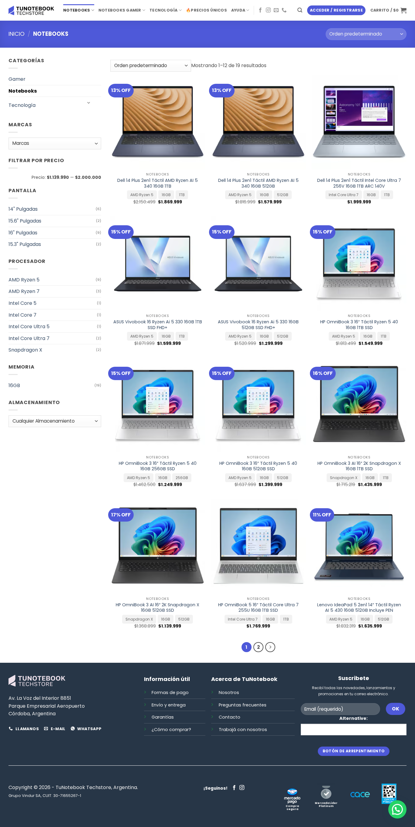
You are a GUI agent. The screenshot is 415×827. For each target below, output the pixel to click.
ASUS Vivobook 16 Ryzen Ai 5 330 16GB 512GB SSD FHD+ (258, 324)
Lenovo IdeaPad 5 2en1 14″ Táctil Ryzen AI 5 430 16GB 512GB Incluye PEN (359, 607)
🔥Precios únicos (206, 10)
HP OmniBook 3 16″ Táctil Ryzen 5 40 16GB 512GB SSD (258, 466)
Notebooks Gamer (119, 10)
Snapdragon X (25, 349)
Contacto (229, 717)
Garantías (163, 717)
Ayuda (238, 10)
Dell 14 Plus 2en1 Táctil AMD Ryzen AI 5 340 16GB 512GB (258, 183)
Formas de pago (170, 692)
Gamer (17, 79)
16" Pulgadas (23, 232)
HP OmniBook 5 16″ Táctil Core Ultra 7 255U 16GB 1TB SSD (258, 607)
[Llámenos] (284, 10)
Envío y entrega (169, 705)
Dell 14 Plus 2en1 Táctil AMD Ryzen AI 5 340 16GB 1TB (157, 183)
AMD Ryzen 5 (24, 279)
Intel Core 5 (22, 303)
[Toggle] (89, 103)
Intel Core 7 (22, 314)
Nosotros (229, 692)
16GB (14, 385)
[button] (299, 10)
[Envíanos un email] (276, 10)
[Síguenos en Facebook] (260, 10)
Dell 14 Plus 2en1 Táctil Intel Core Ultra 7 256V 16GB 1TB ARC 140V (359, 183)
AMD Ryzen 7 (24, 291)
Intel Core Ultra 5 (29, 326)
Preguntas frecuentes (242, 705)
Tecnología (163, 10)
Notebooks (76, 10)
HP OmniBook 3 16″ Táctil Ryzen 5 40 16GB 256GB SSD (158, 466)
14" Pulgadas (23, 209)
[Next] (270, 647)
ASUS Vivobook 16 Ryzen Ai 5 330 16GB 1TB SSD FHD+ (157, 324)
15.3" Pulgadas (25, 244)
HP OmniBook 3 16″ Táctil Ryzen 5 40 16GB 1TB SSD (359, 324)
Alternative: (353, 718)
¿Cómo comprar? (171, 730)
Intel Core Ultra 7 (29, 338)
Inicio (17, 34)
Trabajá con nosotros (243, 730)
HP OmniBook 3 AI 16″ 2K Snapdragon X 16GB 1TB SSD (359, 466)
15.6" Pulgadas (25, 220)
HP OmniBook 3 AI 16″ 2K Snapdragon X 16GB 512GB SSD (157, 607)
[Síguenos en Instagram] (268, 10)
